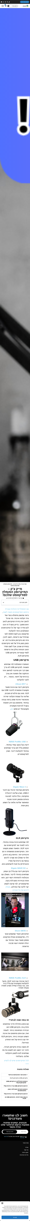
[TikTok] (9, 2)
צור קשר (26, 1150)
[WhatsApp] (3, 2)
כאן (12, 709)
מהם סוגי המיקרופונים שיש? (17, 1075)
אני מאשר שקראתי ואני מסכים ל (14, 1137)
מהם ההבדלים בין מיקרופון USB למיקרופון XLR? (16, 1082)
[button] (2, 1203)
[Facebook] (7, 2)
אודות (26, 1147)
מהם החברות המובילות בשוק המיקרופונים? (17, 1089)
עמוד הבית (24, 584)
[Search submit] (8, 6)
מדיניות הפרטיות (24, 1155)
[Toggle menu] (3, 6)
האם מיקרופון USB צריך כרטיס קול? (15, 1086)
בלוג (19, 584)
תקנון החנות (25, 1152)
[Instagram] (5, 2)
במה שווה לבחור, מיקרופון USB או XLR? (15, 1097)
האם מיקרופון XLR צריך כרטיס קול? (15, 1094)
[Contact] (1, 2)
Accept (15, 1217)
